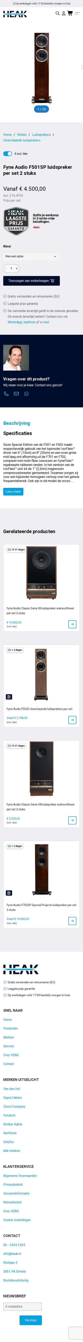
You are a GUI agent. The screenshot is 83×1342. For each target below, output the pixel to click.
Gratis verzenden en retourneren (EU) (43, 3)
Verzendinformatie (16, 1193)
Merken (8, 1037)
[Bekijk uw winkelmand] (70, 13)
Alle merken (11, 1151)
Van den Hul (11, 1089)
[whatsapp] (26, 394)
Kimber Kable (12, 1124)
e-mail (44, 322)
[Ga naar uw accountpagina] (64, 13)
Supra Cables (12, 1098)
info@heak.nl (12, 1254)
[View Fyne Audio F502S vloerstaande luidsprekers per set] (72, 720)
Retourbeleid (12, 1202)
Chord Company (14, 1106)
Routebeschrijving (15, 1280)
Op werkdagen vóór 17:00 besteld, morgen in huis (39, 995)
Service (8, 1046)
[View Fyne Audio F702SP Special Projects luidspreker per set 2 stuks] (72, 921)
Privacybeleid (13, 1184)
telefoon (29, 322)
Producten (10, 1028)
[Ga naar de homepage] (15, 14)
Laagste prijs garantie (23, 304)
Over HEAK (11, 1055)
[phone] (6, 394)
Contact (8, 1064)
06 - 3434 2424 (14, 1245)
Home (7, 1020)
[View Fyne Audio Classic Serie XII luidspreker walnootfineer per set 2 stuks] (72, 624)
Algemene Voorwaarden (20, 1176)
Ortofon (8, 1142)
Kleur (7, 246)
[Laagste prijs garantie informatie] (16, 221)
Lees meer (13, 491)
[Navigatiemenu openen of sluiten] (77, 13)
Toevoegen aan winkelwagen (28, 281)
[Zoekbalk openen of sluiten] (57, 13)
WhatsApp (15, 322)
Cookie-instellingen (17, 1220)
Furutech (9, 1115)
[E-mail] (16, 394)
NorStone (10, 1133)
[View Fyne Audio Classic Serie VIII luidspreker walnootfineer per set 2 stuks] (72, 820)
